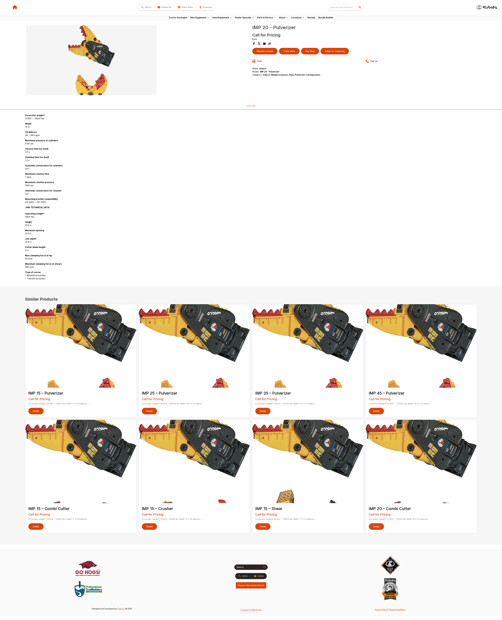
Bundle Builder (325, 17)
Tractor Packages (178, 17)
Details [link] (36, 411)
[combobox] (345, 7)
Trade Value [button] (289, 51)
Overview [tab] (251, 106)
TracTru (121, 609)
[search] (360, 7)
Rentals (311, 17)
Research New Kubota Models (251, 585)
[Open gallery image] (91, 60)
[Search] (264, 567)
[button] (146, 7)
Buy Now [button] (310, 51)
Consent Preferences (251, 610)
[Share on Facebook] (253, 43)
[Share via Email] (264, 43)
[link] (185, 7)
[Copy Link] (269, 43)
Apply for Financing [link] (335, 51)
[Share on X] (259, 43)
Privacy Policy (381, 609)
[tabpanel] (138, 60)
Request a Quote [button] (265, 51)
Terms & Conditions (397, 609)
